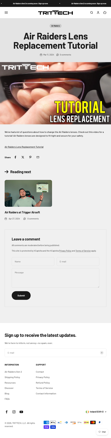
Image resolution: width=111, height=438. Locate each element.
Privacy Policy (65, 251)
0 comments (65, 54)
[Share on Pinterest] (30, 157)
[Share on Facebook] (15, 157)
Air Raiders (55, 26)
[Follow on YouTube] (21, 412)
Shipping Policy (12, 377)
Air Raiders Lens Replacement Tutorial (24, 146)
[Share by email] (38, 157)
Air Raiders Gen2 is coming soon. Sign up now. (28, 3)
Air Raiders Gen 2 (13, 371)
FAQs (7, 398)
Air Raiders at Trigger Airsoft (22, 212)
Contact (40, 371)
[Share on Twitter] (23, 157)
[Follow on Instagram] (14, 412)
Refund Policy (43, 382)
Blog (7, 393)
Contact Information (46, 393)
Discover (9, 388)
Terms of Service (83, 251)
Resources (10, 382)
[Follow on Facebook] (7, 412)
